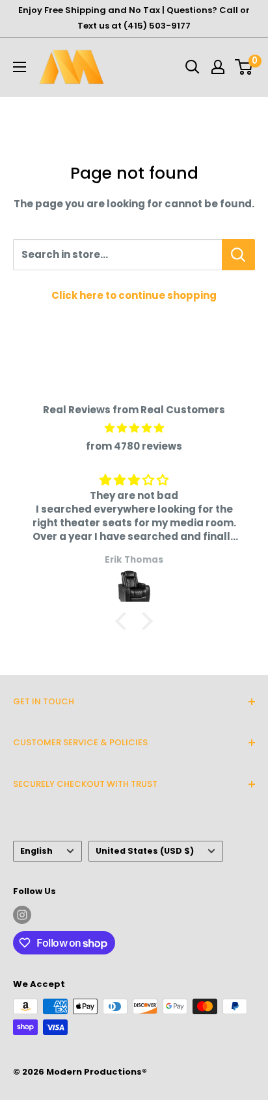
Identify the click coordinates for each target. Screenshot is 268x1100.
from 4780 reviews (134, 446)
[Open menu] (19, 67)
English (36, 850)
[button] (124, 621)
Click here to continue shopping (134, 295)
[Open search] (192, 67)
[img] (134, 428)
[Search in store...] (238, 254)
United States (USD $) (145, 850)
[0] (244, 67)
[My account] (217, 67)
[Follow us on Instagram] (22, 915)
